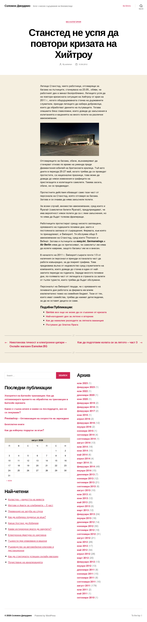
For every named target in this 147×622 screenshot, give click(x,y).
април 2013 (83, 506)
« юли (9, 480)
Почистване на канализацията (25, 562)
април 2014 (83, 458)
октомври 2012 (86, 530)
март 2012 (83, 557)
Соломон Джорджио (17, 5)
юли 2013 (82, 494)
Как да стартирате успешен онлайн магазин (33, 556)
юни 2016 (82, 415)
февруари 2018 (86, 407)
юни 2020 (82, 399)
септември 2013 (86, 486)
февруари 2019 (86, 403)
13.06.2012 (83, 64)
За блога (127, 5)
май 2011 (82, 593)
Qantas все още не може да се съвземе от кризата (76, 312)
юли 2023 (82, 383)
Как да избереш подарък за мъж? (24, 430)
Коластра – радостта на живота (26, 499)
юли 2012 (82, 542)
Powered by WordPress (45, 615)
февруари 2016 (86, 422)
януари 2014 (84, 470)
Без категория (73, 22)
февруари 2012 (86, 561)
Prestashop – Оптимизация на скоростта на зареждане (37, 418)
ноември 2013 (85, 478)
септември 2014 (86, 438)
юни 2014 (82, 450)
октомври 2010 (86, 597)
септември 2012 (86, 534)
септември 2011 (86, 581)
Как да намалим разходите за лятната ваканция (75, 320)
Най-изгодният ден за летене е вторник (69, 316)
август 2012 (83, 538)
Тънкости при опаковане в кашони (27, 540)
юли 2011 (82, 589)
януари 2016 (84, 426)
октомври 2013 (86, 482)
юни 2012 (82, 545)
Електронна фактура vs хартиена (27, 535)
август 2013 (83, 490)
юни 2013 (82, 498)
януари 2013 (84, 518)
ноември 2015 (85, 430)
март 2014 (83, 462)
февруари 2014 (86, 466)
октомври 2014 (86, 434)
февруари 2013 (86, 514)
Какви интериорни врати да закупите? (29, 529)
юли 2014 (82, 446)
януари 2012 (84, 565)
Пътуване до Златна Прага (62, 324)
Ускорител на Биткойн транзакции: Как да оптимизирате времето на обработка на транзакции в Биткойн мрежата (36, 399)
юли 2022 (82, 391)
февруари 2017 (86, 410)
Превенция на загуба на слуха (25, 511)
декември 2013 (86, 474)
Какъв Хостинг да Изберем (23, 523)
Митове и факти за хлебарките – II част (30, 505)
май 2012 (82, 549)
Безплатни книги (14, 424)
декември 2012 (86, 522)
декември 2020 (86, 395)
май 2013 (82, 502)
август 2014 (83, 442)
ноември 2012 (85, 526)
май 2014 (82, 454)
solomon (68, 64)
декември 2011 (86, 569)
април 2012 (83, 553)
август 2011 (83, 585)
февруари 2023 (86, 387)
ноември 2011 (85, 573)
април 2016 (83, 418)
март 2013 (83, 510)
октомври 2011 (86, 577)
